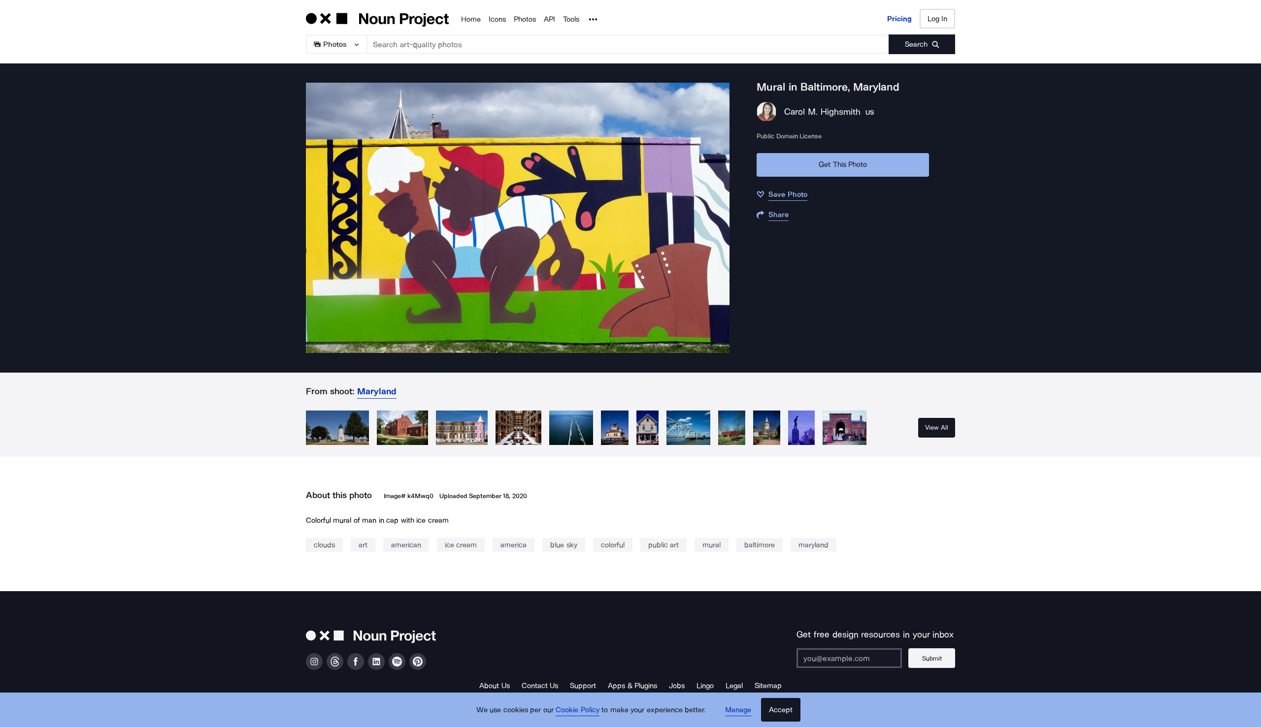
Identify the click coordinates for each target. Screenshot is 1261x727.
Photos (525, 19)
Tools (571, 19)
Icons (497, 19)
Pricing (899, 18)
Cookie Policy (577, 709)
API (549, 19)
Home (471, 19)
